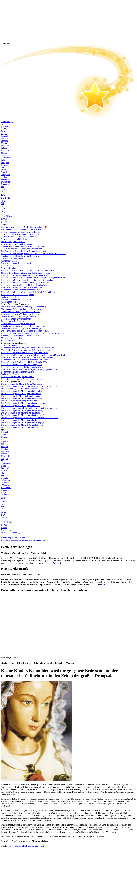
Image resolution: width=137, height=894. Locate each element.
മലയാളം (5, 198)
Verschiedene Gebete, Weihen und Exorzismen (21, 229)
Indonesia (5, 145)
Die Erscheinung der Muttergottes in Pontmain (20, 396)
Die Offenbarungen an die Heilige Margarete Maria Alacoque (27, 389)
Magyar (4, 153)
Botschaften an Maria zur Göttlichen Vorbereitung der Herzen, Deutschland (33, 278)
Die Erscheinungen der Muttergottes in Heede (20, 413)
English (4, 133)
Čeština (4, 129)
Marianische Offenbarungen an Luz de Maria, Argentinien (25, 273)
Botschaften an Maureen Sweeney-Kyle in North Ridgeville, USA (29, 292)
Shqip (3, 167)
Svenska (4, 172)
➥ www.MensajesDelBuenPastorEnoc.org (26, 846)
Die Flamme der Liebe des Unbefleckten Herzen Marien (25, 251)
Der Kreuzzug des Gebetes (12, 241)
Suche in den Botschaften (12, 297)
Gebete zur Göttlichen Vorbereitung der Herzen (21, 234)
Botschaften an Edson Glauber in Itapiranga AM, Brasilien (25, 282)
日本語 (4, 219)
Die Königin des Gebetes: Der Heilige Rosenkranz (24, 227)
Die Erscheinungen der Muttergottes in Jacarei (20, 427)
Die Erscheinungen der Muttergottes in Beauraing (22, 410)
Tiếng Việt (5, 174)
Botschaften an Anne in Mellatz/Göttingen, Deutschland (24, 275)
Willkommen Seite (9, 302)
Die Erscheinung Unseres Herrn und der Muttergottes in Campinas (29, 408)
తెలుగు (4, 191)
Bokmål (4, 126)
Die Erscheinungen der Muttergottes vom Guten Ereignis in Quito (29, 386)
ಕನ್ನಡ (3, 194)
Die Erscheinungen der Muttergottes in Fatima (20, 405)
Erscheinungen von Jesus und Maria (16, 263)
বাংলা (2, 186)
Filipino (4, 138)
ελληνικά (5, 179)
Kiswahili (5, 150)
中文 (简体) (6, 216)
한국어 (4, 222)
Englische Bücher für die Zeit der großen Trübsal (21, 379)
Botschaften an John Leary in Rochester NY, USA (22, 290)
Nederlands (6, 158)
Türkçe (4, 177)
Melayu (4, 155)
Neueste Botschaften (9, 268)
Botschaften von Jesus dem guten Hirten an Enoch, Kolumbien (27, 270)
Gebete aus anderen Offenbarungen (16, 239)
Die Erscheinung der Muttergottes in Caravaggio (21, 384)
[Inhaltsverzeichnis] (21, 635)
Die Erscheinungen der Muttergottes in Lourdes (21, 393)
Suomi (4, 170)
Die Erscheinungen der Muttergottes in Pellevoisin (22, 398)
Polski (3, 160)
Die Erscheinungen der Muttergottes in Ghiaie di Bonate (25, 415)
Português (5, 162)
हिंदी (2, 203)
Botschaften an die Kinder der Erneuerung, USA (21, 287)
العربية (4, 206)
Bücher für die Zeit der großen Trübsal (17, 376)
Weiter (107, 584)
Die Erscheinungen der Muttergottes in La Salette (22, 391)
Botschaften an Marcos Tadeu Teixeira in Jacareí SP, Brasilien (27, 280)
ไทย (3, 201)
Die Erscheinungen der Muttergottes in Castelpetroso (23, 403)
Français (4, 141)
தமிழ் (3, 492)
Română (4, 165)
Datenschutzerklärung (10, 532)
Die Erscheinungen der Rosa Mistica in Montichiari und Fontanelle (29, 417)
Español (4, 136)
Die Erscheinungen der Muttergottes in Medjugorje (22, 422)
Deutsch (4, 131)
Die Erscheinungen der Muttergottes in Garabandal (22, 420)
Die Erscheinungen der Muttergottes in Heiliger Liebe (23, 425)
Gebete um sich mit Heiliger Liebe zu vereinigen (21, 249)
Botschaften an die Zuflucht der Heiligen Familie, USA (24, 285)
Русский (5, 184)
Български (6, 182)
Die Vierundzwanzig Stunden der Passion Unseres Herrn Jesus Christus (33, 253)
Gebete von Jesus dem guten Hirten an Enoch (20, 232)
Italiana (4, 148)
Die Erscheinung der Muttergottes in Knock (19, 401)
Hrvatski (4, 143)
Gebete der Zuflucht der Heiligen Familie (18, 237)
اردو (3, 209)
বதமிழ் (3, 189)
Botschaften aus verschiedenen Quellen (17, 294)
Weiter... (56, 563)
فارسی (4, 211)
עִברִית (3, 214)
